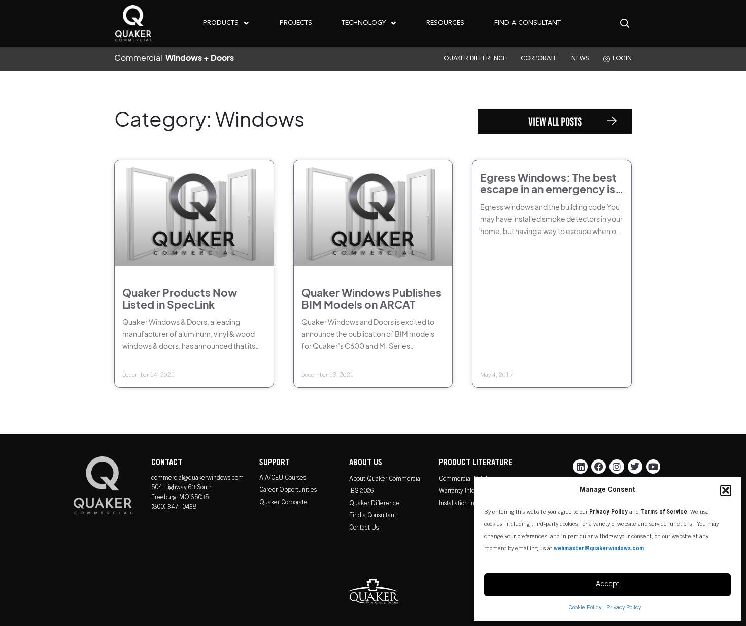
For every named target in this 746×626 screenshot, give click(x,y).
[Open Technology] (393, 23)
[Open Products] (246, 23)
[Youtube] (653, 466)
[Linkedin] (580, 466)
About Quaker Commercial (385, 479)
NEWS (580, 59)
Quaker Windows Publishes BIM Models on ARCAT (371, 298)
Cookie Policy (585, 608)
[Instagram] (616, 466)
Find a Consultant (372, 516)
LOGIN (622, 59)
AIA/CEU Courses (282, 478)
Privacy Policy (623, 608)
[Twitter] (635, 466)
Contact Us (364, 528)
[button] (726, 490)
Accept (607, 584)
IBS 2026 (361, 491)
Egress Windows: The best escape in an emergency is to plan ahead (548, 189)
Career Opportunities (288, 490)
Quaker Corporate (283, 503)
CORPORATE (539, 59)
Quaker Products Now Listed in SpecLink (180, 298)
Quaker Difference (374, 504)
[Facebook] (598, 466)
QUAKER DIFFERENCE (475, 59)
